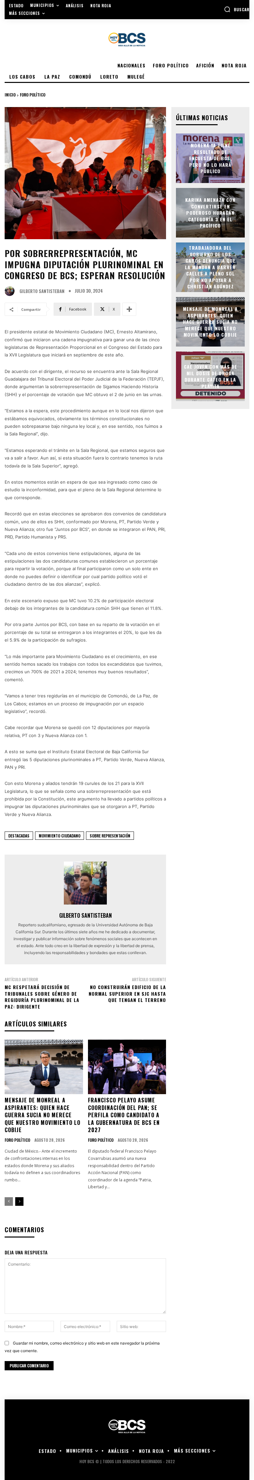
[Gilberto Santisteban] (11, 291)
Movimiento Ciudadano (59, 835)
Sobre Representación (110, 835)
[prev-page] (9, 1201)
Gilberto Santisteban (42, 291)
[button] (236, 9)
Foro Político (32, 94)
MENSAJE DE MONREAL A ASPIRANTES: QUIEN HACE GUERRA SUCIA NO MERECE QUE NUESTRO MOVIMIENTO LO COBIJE (42, 1115)
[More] (129, 309)
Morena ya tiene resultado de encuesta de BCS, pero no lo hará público (210, 158)
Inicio (10, 94)
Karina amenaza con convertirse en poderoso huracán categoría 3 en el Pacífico (210, 212)
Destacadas (18, 835)
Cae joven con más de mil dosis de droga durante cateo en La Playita (210, 376)
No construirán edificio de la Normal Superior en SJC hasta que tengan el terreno (127, 993)
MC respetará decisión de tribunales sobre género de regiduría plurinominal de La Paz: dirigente (42, 996)
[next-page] (19, 1201)
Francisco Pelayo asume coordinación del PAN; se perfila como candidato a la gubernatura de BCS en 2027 (124, 1115)
